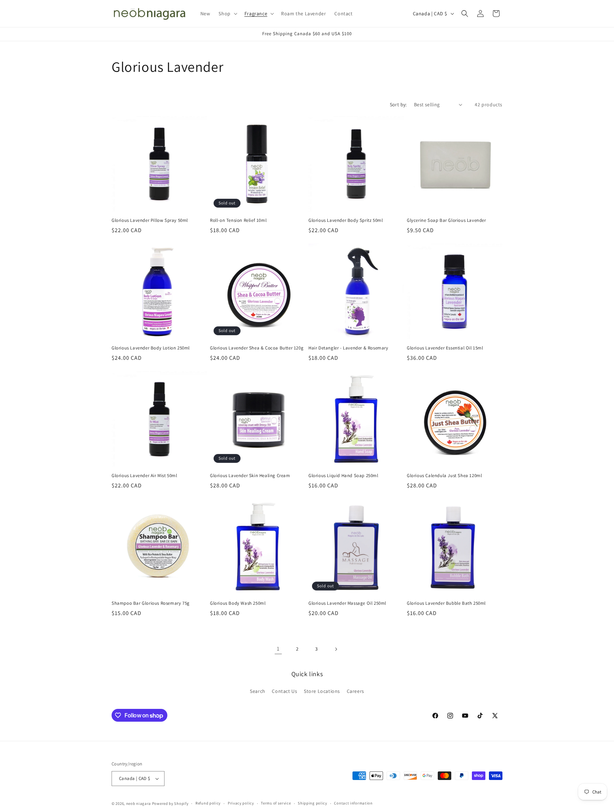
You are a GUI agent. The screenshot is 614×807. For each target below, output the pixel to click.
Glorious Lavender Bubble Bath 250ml (446, 603)
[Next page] (336, 649)
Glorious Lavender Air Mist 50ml (144, 476)
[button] (227, 13)
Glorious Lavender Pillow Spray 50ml (150, 220)
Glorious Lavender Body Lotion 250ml (151, 348)
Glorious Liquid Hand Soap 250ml (343, 476)
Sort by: (398, 104)
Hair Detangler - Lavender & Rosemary (348, 348)
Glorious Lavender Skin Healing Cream (250, 476)
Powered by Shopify (170, 803)
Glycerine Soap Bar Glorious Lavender (446, 220)
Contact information (353, 803)
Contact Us (284, 691)
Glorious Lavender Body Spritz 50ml (345, 220)
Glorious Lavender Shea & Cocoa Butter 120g (256, 348)
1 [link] (278, 648)
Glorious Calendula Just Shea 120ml (444, 476)
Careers (355, 691)
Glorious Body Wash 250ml (237, 603)
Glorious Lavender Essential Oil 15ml (445, 348)
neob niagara (138, 803)
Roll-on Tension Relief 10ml (238, 220)
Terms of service (276, 803)
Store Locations (322, 691)
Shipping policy (312, 803)
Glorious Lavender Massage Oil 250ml (347, 603)
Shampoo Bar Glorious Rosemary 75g (151, 603)
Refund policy (208, 803)
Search (257, 691)
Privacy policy (241, 803)
